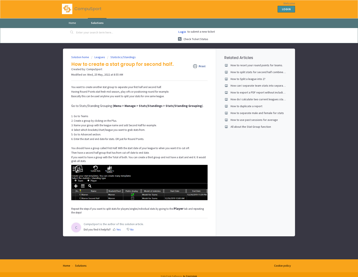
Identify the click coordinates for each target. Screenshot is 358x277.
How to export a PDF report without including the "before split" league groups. (279, 92)
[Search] (72, 32)
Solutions (97, 23)
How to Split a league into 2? (248, 79)
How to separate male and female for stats (257, 113)
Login (182, 32)
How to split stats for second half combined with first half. (266, 72)
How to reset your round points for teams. (257, 65)
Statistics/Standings (123, 57)
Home (72, 23)
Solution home (80, 57)
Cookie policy (282, 265)
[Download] (171, 85)
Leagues (99, 57)
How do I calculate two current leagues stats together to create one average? (279, 99)
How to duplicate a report (246, 106)
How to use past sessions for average (254, 120)
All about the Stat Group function (251, 127)
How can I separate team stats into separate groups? (263, 85)
